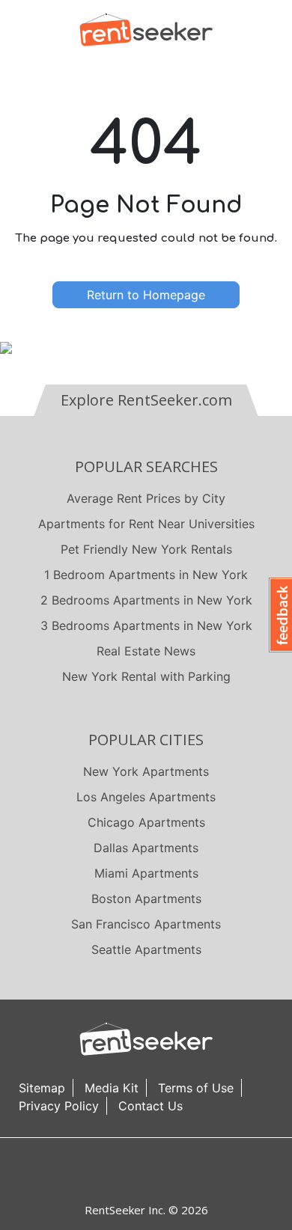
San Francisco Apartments (146, 924)
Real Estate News (146, 650)
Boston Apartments (146, 898)
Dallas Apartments (146, 847)
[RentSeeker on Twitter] (164, 1169)
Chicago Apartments (146, 822)
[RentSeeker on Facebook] (146, 1169)
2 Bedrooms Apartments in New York (146, 600)
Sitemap (42, 1087)
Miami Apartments (146, 873)
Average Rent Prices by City (146, 498)
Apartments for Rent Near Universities (146, 523)
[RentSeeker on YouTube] (183, 1169)
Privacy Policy (59, 1105)
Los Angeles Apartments (146, 796)
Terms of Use (196, 1087)
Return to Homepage (146, 294)
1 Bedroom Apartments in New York (146, 574)
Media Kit (112, 1087)
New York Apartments (146, 771)
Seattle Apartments (146, 949)
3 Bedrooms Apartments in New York (146, 625)
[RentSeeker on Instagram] (127, 1169)
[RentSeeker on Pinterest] (108, 1169)
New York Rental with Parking (146, 676)
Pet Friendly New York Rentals (146, 549)
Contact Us (150, 1105)
